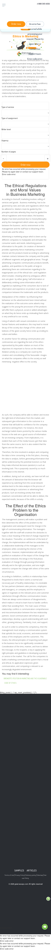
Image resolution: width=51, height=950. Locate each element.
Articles (32, 870)
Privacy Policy (20, 875)
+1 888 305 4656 (43, 3)
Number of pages (8, 151)
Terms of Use (9, 875)
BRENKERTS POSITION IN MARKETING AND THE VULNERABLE (25, 678)
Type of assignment (9, 118)
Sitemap (40, 875)
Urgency (4, 140)
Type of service (7, 107)
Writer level (6, 129)
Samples (19, 870)
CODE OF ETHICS (10, 683)
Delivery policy (31, 875)
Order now (16, 23)
